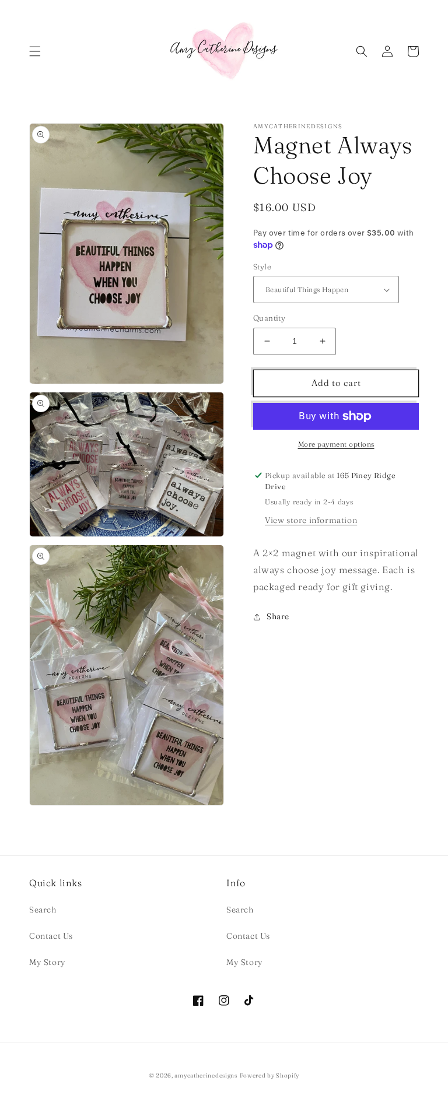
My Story (47, 962)
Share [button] (278, 616)
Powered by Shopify (270, 1075)
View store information (311, 520)
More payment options (336, 444)
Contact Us (51, 936)
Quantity (269, 317)
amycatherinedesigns (205, 1075)
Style (262, 266)
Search (43, 909)
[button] (35, 51)
